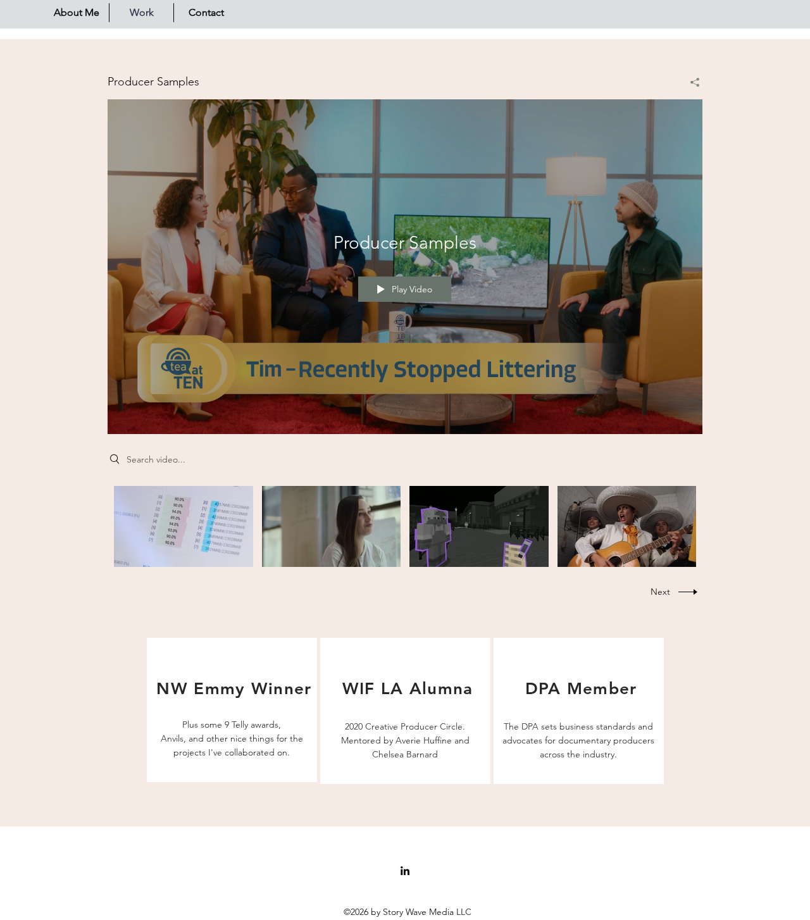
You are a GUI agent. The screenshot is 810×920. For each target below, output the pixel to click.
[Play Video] (183, 526)
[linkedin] (405, 870)
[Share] (690, 82)
